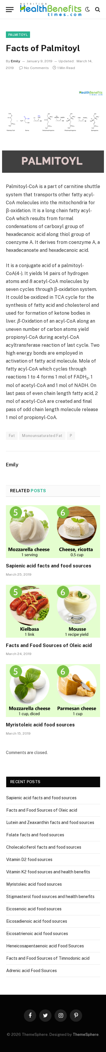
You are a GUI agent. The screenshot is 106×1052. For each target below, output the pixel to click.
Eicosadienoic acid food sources (36, 921)
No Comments (36, 68)
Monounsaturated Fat (42, 435)
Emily (15, 61)
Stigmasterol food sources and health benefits (50, 896)
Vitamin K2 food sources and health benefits (48, 872)
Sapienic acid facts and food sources (48, 566)
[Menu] (10, 9)
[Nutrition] (51, 9)
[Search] (97, 9)
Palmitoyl (18, 34)
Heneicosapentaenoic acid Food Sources (45, 946)
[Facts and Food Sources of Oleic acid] (53, 611)
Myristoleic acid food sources (40, 725)
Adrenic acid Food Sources (31, 970)
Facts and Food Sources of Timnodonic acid (48, 958)
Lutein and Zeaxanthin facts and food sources (50, 822)
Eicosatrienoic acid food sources (37, 933)
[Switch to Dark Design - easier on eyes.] (87, 9)
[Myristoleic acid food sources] (53, 690)
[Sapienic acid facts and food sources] (53, 531)
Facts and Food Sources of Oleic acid (49, 645)
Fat (12, 435)
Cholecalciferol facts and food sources (43, 847)
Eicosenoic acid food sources (34, 909)
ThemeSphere (86, 1034)
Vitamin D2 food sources (29, 859)
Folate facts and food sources (35, 834)
